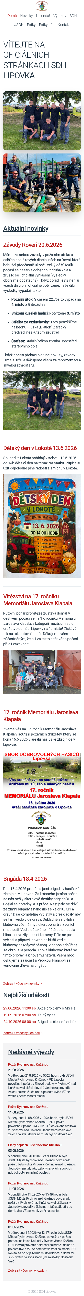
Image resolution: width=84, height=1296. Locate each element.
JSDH (19, 25)
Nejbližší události (26, 995)
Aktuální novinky (25, 228)
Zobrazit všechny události (21, 1033)
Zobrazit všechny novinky (21, 984)
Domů (12, 16)
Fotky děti (46, 25)
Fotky (31, 25)
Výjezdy (59, 16)
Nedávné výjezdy (31, 1052)
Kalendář (43, 16)
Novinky (26, 16)
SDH (73, 16)
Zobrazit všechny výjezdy (26, 1270)
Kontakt (64, 25)
